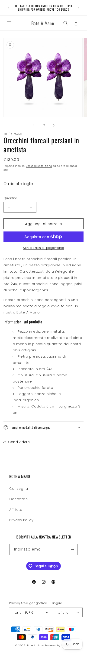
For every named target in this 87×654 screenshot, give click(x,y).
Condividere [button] (19, 442)
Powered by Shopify (58, 645)
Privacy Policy (21, 520)
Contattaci (19, 499)
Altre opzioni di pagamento (43, 248)
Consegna (18, 488)
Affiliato (15, 509)
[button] (9, 23)
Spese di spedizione (39, 166)
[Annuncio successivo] (78, 8)
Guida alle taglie (18, 183)
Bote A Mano (35, 645)
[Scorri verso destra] (54, 125)
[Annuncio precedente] (8, 8)
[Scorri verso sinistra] (33, 125)
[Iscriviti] (72, 549)
